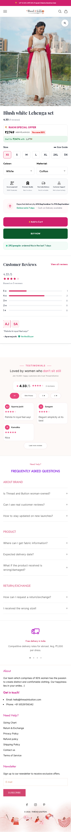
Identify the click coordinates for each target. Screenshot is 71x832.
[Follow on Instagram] (35, 804)
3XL (66, 154)
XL (45, 154)
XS (7, 154)
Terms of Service (12, 755)
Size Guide (62, 147)
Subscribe (14, 792)
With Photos (29, 396)
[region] (35, 639)
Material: (42, 163)
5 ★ (43, 396)
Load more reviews (35, 445)
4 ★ (55, 396)
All (14, 396)
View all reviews (59, 264)
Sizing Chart (10, 722)
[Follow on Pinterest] (44, 804)
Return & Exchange (13, 728)
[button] (18, 411)
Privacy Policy (10, 733)
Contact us (9, 749)
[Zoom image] (64, 23)
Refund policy (10, 739)
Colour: (7, 163)
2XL (55, 154)
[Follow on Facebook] (27, 804)
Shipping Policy (11, 744)
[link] (35, 279)
